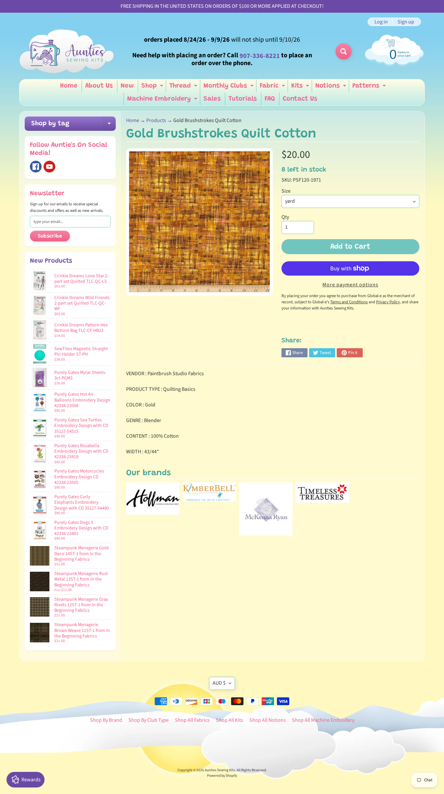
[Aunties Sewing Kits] (68, 51)
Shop (153, 87)
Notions (331, 87)
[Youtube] (49, 166)
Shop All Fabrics (192, 720)
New (127, 86)
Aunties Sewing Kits (220, 770)
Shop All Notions (267, 720)
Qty (285, 217)
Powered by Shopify (222, 775)
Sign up (406, 21)
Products (156, 120)
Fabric (273, 87)
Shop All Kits (229, 720)
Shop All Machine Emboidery (323, 720)
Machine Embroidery (163, 100)
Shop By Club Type (148, 720)
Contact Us (300, 99)
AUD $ (219, 683)
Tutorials (243, 99)
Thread (184, 87)
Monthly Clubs (229, 87)
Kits (301, 87)
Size (286, 191)
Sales (212, 99)
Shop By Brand (106, 720)
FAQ (270, 99)
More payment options (350, 284)
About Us (99, 86)
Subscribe (50, 236)
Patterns (369, 87)
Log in (381, 21)
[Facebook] (36, 166)
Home (68, 86)
